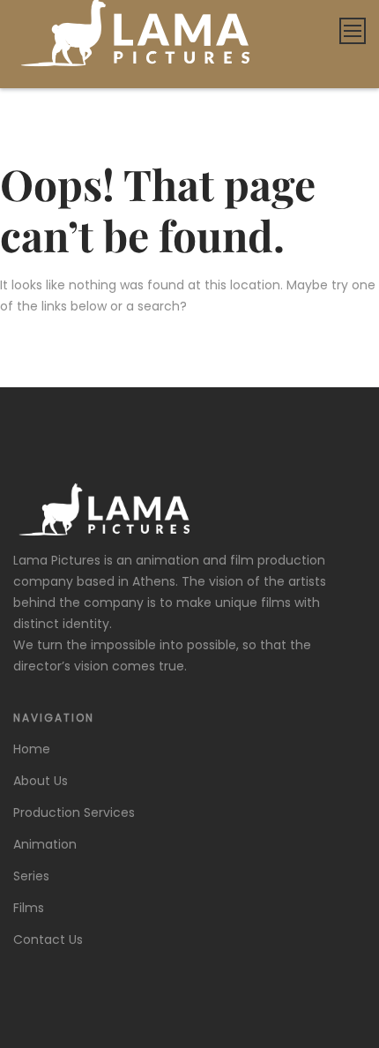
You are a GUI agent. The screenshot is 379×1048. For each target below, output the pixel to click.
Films (28, 908)
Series (31, 876)
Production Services (74, 812)
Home (31, 749)
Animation (45, 844)
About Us (40, 781)
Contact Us (48, 939)
